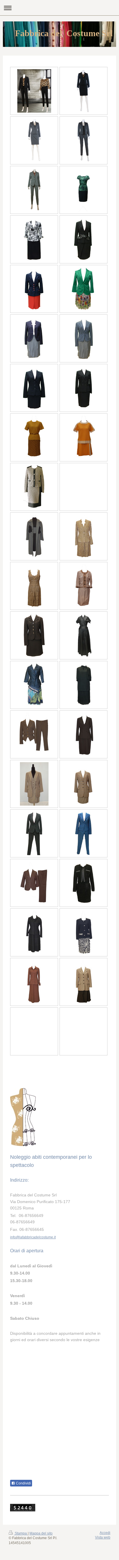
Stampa (21, 1533)
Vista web (102, 1537)
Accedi (105, 1533)
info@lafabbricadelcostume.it (33, 1237)
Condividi (23, 1483)
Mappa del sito (41, 1533)
